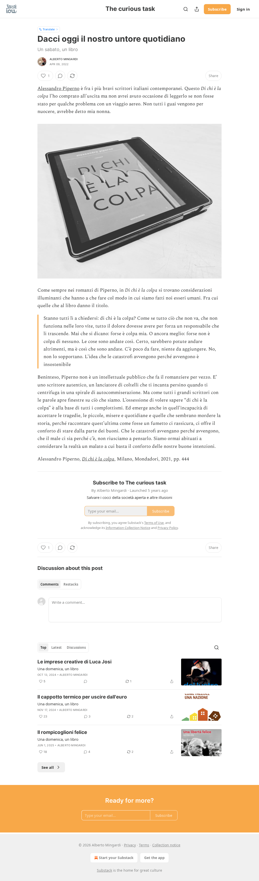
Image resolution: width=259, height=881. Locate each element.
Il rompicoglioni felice (62, 732)
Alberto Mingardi (64, 59)
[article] (129, 672)
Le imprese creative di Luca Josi (74, 662)
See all (47, 767)
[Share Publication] (197, 9)
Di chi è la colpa (98, 459)
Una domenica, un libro (57, 668)
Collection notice (166, 845)
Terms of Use (154, 522)
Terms (144, 845)
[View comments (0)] (60, 76)
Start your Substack (116, 857)
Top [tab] (43, 647)
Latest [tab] (56, 647)
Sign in (243, 9)
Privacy (130, 845)
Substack (104, 870)
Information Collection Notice (128, 527)
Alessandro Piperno (58, 88)
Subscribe (217, 9)
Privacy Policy (168, 527)
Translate (49, 29)
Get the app (154, 857)
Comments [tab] (49, 584)
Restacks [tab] (70, 584)
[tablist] (59, 584)
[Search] (186, 9)
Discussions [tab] (76, 647)
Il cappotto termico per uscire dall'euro (82, 697)
